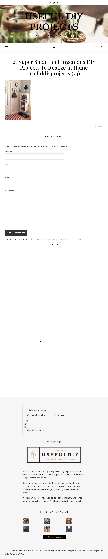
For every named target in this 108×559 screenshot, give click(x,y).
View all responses (36, 430)
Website (9, 177)
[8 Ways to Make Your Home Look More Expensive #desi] (26, 529)
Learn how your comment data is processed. (61, 239)
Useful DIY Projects (54, 22)
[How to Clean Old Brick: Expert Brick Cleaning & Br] (69, 521)
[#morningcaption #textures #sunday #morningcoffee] (47, 529)
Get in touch (22, 551)
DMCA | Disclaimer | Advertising (41, 551)
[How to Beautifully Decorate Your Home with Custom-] (26, 521)
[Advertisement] (54, 270)
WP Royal (22, 554)
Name (8, 151)
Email (8, 164)
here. (82, 501)
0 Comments (97, 126)
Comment (9, 190)
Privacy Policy (60, 551)
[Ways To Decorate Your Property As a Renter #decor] (47, 521)
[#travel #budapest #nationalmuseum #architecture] (69, 529)
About (14, 551)
